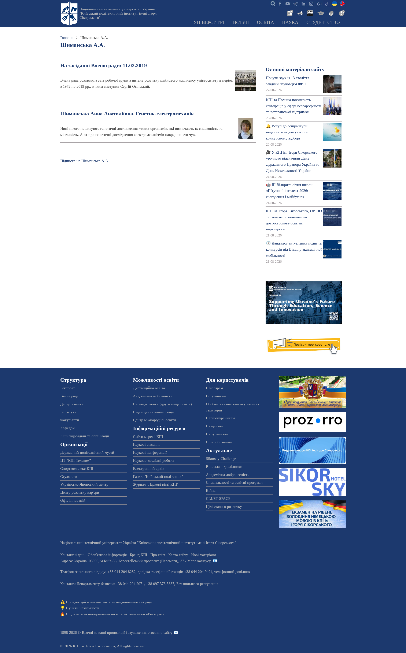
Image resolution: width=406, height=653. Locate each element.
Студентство (323, 22)
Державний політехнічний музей (87, 452)
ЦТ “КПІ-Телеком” (75, 460)
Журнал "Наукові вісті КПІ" (155, 484)
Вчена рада (69, 396)
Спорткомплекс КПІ (76, 468)
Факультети (69, 420)
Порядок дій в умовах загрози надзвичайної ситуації (109, 602)
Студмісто (68, 476)
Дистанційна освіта (149, 388)
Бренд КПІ (138, 555)
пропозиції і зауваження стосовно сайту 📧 (142, 632)
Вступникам (216, 396)
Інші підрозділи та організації (84, 436)
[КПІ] (334, 3)
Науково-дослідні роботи (153, 460)
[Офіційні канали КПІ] (295, 3)
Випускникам (217, 434)
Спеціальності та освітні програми (234, 482)
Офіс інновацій (72, 500)
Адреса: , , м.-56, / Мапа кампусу (135, 561)
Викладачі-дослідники (224, 466)
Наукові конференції (150, 452)
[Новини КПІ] (289, 12)
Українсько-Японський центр (84, 484)
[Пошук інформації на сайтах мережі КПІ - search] (272, 3)
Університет (209, 22)
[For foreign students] (341, 12)
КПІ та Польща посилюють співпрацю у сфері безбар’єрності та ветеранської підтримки (293, 106)
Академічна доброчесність (227, 475)
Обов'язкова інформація (107, 555)
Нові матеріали (203, 555)
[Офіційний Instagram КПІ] (311, 3)
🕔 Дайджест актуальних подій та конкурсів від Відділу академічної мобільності (294, 249)
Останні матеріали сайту (295, 69)
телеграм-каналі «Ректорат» (142, 614)
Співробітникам (219, 442)
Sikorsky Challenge (221, 458)
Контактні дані (72, 555)
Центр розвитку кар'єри (79, 492)
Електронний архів (148, 468)
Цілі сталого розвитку (224, 506)
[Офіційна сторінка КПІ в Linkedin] (303, 3)
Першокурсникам (220, 418)
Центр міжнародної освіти (154, 420)
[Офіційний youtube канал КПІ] (287, 3)
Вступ (241, 22)
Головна (66, 38)
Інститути (68, 412)
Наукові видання (146, 444)
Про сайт (157, 555)
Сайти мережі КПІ (148, 436)
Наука (290, 22)
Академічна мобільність (152, 396)
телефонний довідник (232, 572)
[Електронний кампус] (320, 12)
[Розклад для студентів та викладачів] (310, 12)
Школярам (214, 388)
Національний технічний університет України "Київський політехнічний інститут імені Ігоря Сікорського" (118, 13)
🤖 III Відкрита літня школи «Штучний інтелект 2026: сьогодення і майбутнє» (289, 191)
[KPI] (342, 3)
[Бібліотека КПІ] (331, 12)
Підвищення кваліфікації (153, 412)
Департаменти (72, 404)
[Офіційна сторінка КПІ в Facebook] (279, 3)
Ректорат (67, 388)
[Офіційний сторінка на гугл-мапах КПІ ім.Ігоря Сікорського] (318, 3)
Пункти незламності (82, 608)
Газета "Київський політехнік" (158, 476)
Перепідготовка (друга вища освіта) (162, 404)
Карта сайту (178, 555)
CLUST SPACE (218, 498)
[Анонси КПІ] (299, 12)
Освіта (265, 22)
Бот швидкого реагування (197, 584)
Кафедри (67, 428)
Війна (210, 490)
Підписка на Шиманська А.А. (84, 161)
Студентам (214, 426)
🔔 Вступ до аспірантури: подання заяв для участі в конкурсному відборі (287, 132)
